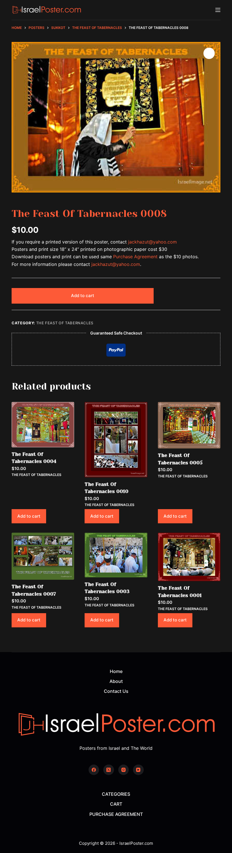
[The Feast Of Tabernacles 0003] (116, 555)
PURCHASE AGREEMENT (116, 814)
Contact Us (116, 691)
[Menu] (217, 9)
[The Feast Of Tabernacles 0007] (43, 556)
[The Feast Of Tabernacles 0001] (189, 557)
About (116, 681)
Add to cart (82, 295)
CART (116, 804)
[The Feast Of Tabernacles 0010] (116, 439)
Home (116, 671)
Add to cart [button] (28, 516)
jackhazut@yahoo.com (152, 242)
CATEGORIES (116, 794)
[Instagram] (123, 770)
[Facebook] (94, 770)
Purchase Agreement (135, 256)
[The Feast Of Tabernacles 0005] (189, 425)
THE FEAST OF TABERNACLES (65, 323)
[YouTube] (138, 770)
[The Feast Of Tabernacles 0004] (43, 424)
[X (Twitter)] (108, 770)
